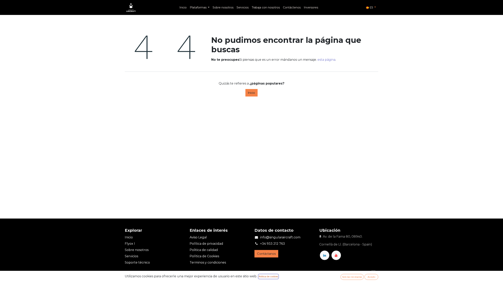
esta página (326, 60)
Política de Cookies (204, 256)
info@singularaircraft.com (280, 237)
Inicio (251, 93)
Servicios (131, 256)
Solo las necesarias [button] (352, 276)
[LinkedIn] (324, 255)
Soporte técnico (137, 262)
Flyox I (130, 243)
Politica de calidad (204, 250)
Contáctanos (266, 254)
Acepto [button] (371, 276)
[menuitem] (183, 7)
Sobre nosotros (137, 250)
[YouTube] (336, 255)
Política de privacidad (206, 243)
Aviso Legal (198, 237)
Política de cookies (268, 276)
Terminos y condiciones (208, 262)
